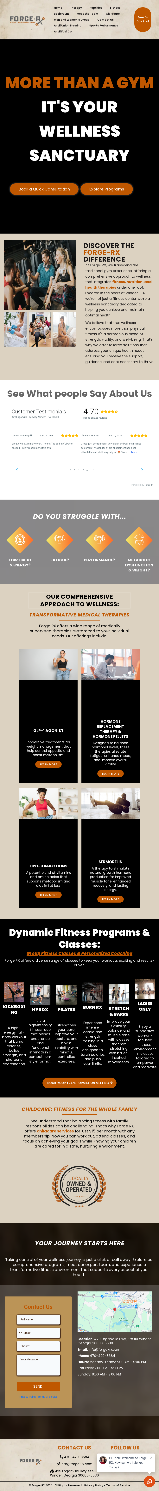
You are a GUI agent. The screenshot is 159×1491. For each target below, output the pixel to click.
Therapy (76, 8)
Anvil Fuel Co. (63, 31)
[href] (115, 1311)
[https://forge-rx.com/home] (27, 19)
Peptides (96, 8)
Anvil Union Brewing (67, 25)
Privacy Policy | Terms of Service (38, 1396)
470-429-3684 (102, 1355)
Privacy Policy (93, 1485)
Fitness (115, 8)
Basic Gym (61, 14)
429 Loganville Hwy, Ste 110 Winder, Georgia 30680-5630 (114, 1341)
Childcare (113, 14)
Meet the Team (87, 14)
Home (58, 8)
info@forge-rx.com (104, 1349)
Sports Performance (103, 25)
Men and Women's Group (72, 20)
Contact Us (105, 20)
